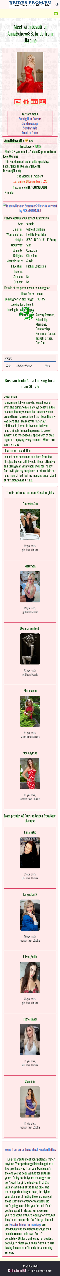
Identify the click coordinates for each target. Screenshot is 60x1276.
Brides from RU (17, 1270)
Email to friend (30, 132)
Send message (30, 123)
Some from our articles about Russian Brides (30, 1149)
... (4, 197)
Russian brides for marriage (25, 1224)
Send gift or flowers (30, 118)
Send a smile (30, 128)
